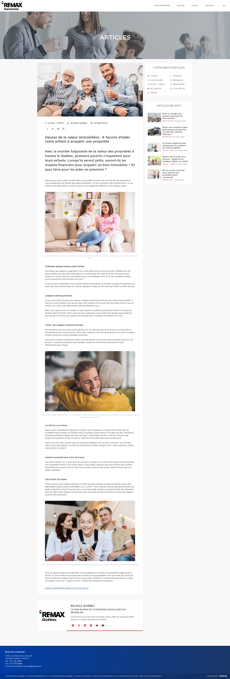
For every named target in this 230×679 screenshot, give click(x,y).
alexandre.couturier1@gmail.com (27, 666)
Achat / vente (56, 123)
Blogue (180, 6)
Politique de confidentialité (105, 676)
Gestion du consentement (151, 676)
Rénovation (178, 84)
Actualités (156, 89)
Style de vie (178, 89)
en (224, 6)
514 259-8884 (15, 661)
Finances (177, 76)
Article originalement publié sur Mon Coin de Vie (67, 588)
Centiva (222, 676)
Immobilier (177, 80)
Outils (195, 6)
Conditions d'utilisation (128, 676)
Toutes (154, 76)
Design (153, 93)
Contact (209, 6)
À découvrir (156, 80)
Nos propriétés (162, 6)
